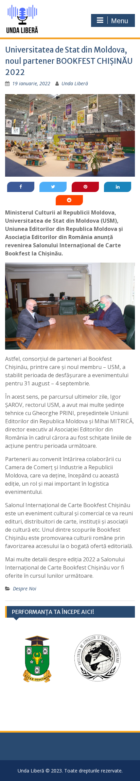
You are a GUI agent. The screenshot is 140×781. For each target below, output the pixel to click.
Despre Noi (24, 588)
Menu (119, 21)
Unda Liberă (75, 83)
